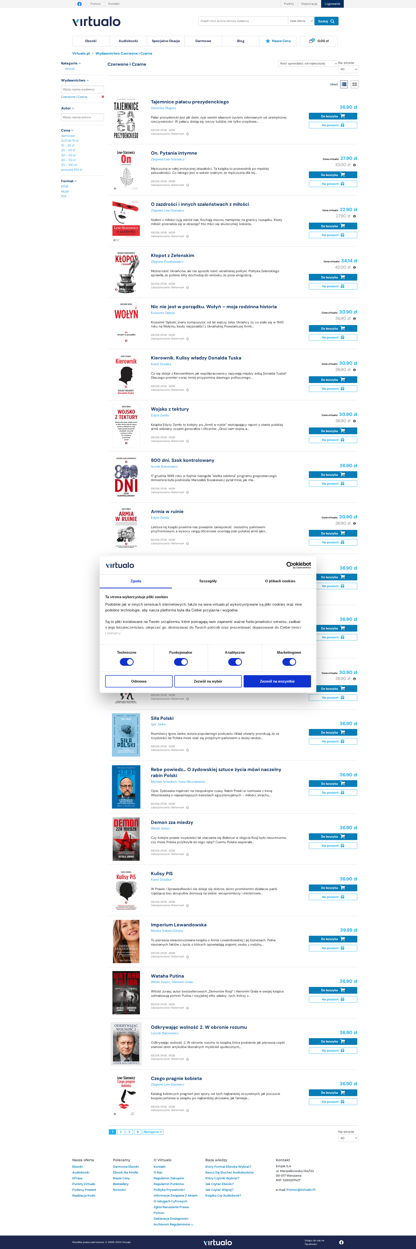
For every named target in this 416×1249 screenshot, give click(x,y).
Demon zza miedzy (172, 822)
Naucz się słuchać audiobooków (229, 1172)
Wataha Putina (167, 976)
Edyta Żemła (160, 415)
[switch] (181, 662)
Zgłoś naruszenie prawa (171, 1207)
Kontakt (114, 4)
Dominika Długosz (163, 108)
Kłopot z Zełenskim (172, 255)
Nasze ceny (281, 41)
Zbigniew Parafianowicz (167, 262)
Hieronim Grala (182, 982)
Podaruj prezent (84, 1190)
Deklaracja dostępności (171, 1218)
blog (240, 41)
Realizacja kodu (83, 1195)
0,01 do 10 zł (69, 140)
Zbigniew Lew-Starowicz (167, 159)
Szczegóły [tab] (208, 581)
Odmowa (138, 681)
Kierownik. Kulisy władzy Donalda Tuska (196, 358)
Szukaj (323, 21)
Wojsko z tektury (170, 409)
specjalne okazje (166, 41)
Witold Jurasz (160, 828)
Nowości (119, 1190)
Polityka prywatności (169, 1190)
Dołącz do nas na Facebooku (314, 1242)
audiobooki (80, 1172)
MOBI (65, 191)
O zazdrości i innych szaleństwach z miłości (200, 204)
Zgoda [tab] (135, 581)
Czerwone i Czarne (74, 97)
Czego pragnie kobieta (176, 1078)
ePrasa (77, 1178)
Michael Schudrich (164, 782)
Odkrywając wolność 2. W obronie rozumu (199, 1027)
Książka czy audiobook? (223, 1195)
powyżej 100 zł (71, 170)
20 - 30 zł (68, 150)
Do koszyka (330, 116)
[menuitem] (91, 41)
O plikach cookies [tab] (280, 581)
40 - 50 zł (68, 160)
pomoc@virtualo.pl (300, 1190)
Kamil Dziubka (161, 364)
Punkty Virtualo (83, 1184)
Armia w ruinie (167, 511)
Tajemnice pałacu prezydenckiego (190, 102)
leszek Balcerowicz (164, 466)
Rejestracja (309, 4)
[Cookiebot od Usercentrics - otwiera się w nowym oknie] (290, 565)
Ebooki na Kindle (125, 1172)
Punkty (289, 4)
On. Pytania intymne (174, 153)
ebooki (70, 69)
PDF (64, 196)
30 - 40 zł (68, 155)
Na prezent (330, 125)
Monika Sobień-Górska (167, 931)
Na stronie (346, 63)
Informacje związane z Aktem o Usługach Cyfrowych (176, 1198)
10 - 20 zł (67, 145)
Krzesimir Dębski (163, 313)
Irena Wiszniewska (192, 782)
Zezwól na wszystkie (277, 681)
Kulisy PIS (162, 874)
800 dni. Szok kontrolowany (182, 460)
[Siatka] (354, 84)
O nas (158, 1172)
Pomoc (96, 4)
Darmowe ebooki (126, 1166)
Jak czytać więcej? (219, 1190)
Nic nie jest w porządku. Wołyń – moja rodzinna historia (214, 307)
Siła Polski (162, 718)
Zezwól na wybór (208, 681)
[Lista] (344, 84)
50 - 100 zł (69, 165)
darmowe (203, 41)
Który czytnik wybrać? (222, 1178)
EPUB (64, 186)
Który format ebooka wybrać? (228, 1166)
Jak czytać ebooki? (219, 1184)
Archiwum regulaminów (172, 1224)
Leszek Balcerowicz (165, 1033)
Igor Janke (158, 724)
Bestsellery (121, 1184)
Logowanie (332, 4)
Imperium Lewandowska (179, 925)
